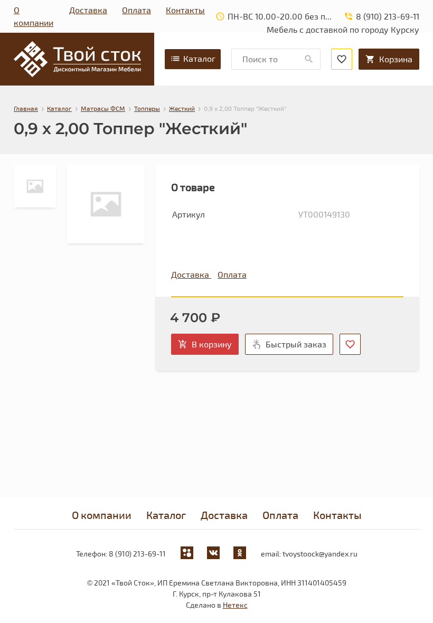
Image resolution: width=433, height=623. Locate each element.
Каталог (199, 58)
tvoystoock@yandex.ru (320, 553)
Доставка (88, 10)
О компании (33, 16)
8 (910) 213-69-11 (137, 553)
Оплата (136, 10)
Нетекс (235, 604)
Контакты (185, 10)
